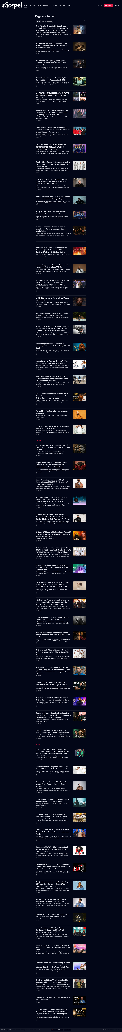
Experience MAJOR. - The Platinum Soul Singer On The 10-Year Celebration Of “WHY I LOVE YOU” (52, 849)
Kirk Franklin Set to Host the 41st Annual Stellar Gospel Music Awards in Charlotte (52, 699)
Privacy (27, 1030)
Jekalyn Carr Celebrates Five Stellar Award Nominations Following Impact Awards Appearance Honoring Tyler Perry (53, 602)
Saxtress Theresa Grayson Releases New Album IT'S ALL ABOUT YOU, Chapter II (52, 768)
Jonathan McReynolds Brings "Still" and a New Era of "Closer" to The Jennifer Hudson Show (53, 947)
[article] (61, 32)
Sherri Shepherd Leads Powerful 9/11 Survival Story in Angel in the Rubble (51, 79)
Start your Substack (58, 1030)
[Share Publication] (101, 5)
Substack (105, 1030)
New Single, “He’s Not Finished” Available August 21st (51, 271)
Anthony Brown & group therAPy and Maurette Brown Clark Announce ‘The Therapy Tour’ (51, 63)
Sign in (117, 5)
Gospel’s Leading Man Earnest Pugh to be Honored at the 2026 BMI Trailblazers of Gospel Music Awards (52, 482)
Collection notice (37, 1030)
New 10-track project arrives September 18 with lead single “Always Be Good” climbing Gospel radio (53, 50)
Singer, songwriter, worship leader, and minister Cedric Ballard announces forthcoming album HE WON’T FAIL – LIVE (53, 687)
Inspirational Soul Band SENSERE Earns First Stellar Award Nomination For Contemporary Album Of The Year (51, 465)
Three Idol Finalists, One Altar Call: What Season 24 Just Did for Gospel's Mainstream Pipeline (53, 832)
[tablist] (44, 21)
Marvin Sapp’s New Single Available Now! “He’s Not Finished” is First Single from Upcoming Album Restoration (52, 112)
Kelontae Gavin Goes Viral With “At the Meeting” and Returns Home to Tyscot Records (51, 784)
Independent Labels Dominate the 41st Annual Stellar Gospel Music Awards (51, 213)
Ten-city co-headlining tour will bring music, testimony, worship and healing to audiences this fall (51, 68)
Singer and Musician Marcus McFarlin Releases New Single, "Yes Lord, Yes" (51, 900)
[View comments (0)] (48, 39)
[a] (79, 917)
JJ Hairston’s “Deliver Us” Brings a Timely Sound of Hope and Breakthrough (52, 800)
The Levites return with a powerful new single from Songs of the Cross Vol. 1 (53, 672)
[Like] (37, 56)
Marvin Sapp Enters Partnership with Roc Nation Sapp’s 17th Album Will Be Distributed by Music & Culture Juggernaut (53, 267)
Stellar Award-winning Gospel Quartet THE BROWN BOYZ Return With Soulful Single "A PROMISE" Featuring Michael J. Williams (53, 550)
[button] (25, 5)
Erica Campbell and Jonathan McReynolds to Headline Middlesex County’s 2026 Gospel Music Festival (53, 567)
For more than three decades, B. (45, 538)
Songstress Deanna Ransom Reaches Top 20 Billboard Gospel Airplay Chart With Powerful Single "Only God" (53, 884)
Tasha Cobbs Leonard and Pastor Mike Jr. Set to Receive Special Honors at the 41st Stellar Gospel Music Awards (52, 396)
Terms (31, 1030)
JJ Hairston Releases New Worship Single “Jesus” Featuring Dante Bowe (52, 618)
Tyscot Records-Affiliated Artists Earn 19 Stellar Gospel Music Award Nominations (52, 731)
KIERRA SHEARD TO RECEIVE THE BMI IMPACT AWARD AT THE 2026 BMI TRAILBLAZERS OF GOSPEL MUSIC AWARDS (51, 499)
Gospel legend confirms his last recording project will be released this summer (52, 720)
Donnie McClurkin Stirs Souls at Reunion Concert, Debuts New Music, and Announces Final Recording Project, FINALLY (53, 715)
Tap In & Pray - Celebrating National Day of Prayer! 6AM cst (53, 998)
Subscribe (108, 5)
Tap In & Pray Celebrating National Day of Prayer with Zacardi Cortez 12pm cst (52, 915)
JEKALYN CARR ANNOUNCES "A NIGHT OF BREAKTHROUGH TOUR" (53, 427)
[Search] (98, 5)
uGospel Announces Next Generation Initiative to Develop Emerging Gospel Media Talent (51, 229)
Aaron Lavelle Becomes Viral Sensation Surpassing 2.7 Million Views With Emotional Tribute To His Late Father (51, 250)
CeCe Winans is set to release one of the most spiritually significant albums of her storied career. (52, 590)
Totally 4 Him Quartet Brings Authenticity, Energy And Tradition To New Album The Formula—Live (53, 164)
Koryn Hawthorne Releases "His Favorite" (52, 313)
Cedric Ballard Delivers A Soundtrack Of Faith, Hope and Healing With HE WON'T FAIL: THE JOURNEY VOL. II (52, 181)
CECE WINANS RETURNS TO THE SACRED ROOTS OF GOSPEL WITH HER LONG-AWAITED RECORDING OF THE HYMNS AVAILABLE (52, 585)
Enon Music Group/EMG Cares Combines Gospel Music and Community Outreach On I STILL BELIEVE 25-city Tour (53, 866)
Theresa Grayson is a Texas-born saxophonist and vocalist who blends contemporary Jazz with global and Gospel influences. (52, 772)
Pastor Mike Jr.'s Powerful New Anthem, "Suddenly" (52, 412)
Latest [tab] (38, 21)
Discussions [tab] (48, 21)
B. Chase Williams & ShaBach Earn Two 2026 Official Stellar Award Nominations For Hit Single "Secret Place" (53, 534)
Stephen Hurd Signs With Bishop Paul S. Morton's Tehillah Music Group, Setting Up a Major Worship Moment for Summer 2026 (53, 982)
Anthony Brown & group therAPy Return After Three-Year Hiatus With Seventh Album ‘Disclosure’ (52, 45)
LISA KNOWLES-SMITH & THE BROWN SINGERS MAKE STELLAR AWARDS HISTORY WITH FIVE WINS (51, 147)
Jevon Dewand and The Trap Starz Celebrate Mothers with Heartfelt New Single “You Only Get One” (51, 930)
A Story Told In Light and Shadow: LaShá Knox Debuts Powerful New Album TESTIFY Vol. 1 (53, 635)
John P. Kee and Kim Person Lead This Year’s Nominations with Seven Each (52, 703)
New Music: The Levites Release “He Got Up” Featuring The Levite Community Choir (53, 668)
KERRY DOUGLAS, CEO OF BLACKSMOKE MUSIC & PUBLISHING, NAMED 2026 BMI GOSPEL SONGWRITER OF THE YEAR (52, 328)
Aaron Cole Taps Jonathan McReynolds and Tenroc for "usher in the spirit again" (53, 198)
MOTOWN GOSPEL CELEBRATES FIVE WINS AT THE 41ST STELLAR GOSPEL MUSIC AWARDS (53, 95)
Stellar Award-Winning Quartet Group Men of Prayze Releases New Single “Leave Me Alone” (53, 652)
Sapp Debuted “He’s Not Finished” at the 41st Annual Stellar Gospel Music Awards (53, 117)
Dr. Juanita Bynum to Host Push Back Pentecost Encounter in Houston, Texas (51, 815)
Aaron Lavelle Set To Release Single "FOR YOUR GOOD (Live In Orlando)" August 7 (53, 255)
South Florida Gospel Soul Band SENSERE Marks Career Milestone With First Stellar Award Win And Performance (53, 130)
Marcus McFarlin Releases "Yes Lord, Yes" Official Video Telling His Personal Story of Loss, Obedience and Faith (53, 378)
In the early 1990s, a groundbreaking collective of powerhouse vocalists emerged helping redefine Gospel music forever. (52, 756)
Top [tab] (43, 21)
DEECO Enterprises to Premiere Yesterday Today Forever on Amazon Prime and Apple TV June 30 (53, 447)
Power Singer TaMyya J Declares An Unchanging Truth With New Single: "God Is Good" (53, 346)
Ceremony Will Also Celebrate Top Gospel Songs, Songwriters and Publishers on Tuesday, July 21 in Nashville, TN (53, 504)
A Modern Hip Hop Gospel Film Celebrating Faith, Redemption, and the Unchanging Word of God (50, 452)
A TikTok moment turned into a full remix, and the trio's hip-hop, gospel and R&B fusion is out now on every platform (53, 202)
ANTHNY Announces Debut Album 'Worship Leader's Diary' (53, 299)
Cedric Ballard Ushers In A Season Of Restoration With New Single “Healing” (51, 684)
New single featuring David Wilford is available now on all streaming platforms (52, 804)
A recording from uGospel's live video (46, 919)
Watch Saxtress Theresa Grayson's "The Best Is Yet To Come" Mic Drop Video (52, 362)
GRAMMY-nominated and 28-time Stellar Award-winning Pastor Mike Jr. (52, 416)
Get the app (68, 1030)
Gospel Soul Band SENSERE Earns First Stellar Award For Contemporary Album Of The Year (52, 135)
